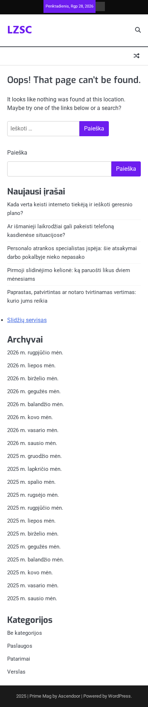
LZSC (19, 31)
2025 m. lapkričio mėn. (34, 469)
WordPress (119, 696)
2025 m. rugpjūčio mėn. (35, 508)
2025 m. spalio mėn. (31, 482)
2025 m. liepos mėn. (31, 521)
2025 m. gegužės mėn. (34, 546)
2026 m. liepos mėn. (31, 365)
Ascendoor (69, 696)
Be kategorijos (24, 633)
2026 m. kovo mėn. (30, 417)
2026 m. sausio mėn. (32, 443)
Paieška (17, 152)
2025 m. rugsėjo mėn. (33, 495)
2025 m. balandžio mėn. (35, 559)
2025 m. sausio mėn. (32, 598)
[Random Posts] (136, 56)
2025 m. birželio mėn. (33, 534)
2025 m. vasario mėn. (33, 585)
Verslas (16, 672)
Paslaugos (19, 646)
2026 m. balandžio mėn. (35, 404)
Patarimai (18, 659)
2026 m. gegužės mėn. (34, 391)
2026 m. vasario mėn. (33, 430)
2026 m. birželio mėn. (33, 378)
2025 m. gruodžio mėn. (34, 456)
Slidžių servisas (27, 320)
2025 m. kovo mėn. (30, 572)
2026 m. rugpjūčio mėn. (35, 352)
